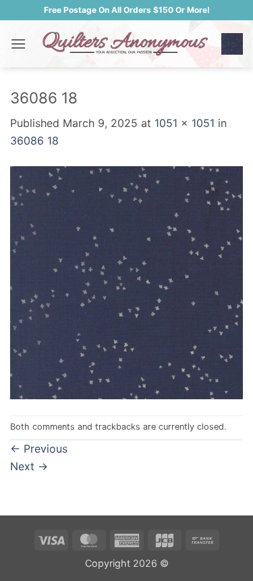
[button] (18, 43)
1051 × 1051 (184, 123)
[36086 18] (126, 281)
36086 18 (34, 140)
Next (29, 466)
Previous (38, 448)
